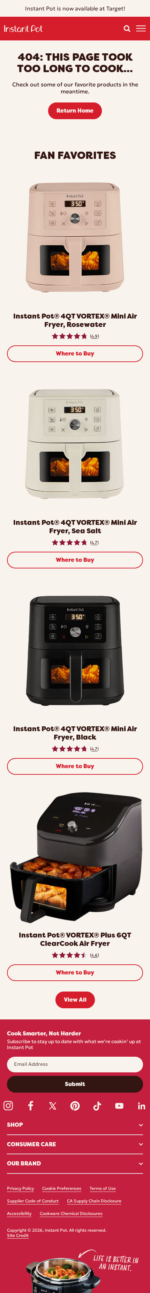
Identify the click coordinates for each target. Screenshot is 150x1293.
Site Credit (18, 1236)
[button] (126, 28)
